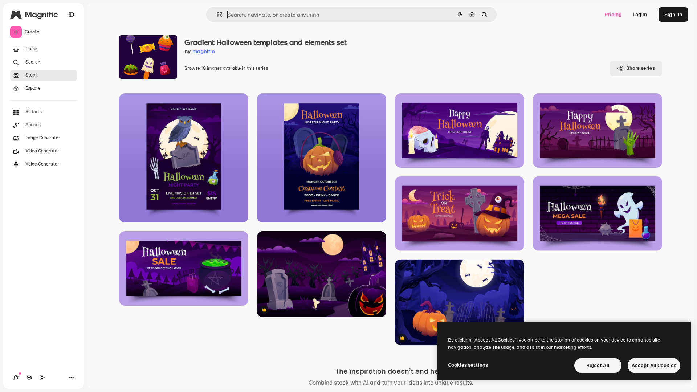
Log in (640, 14)
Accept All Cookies (654, 365)
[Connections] (16, 377)
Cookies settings (468, 365)
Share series (640, 68)
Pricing (613, 14)
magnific (203, 51)
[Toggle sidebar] (71, 14)
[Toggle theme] (42, 377)
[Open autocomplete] (217, 14)
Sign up (673, 14)
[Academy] (29, 377)
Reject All (598, 365)
